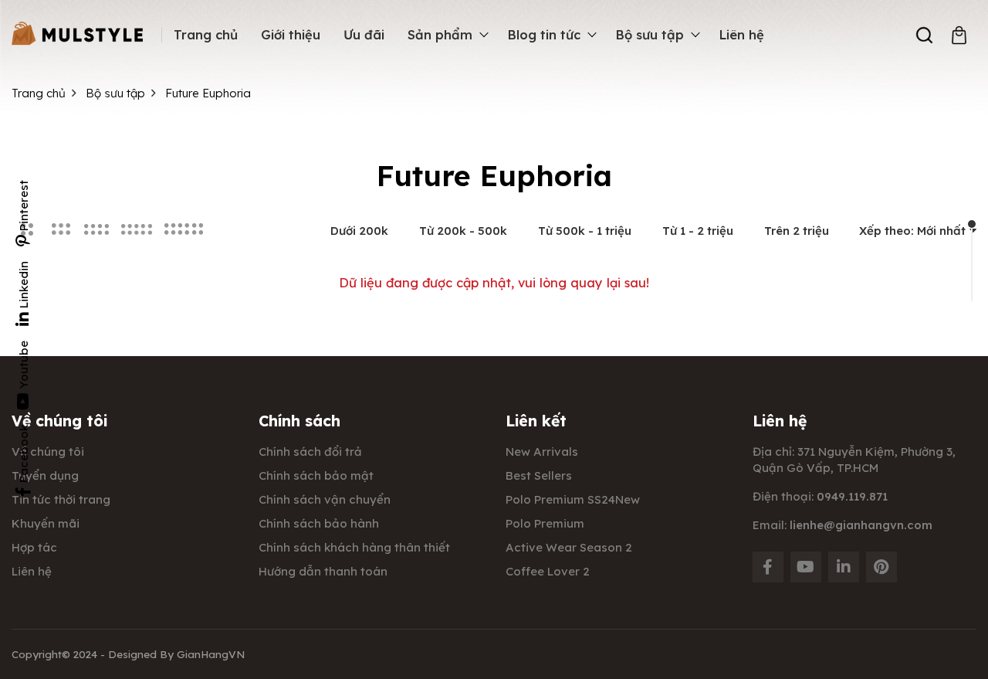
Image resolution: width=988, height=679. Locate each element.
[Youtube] (805, 567)
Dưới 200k (359, 230)
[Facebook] (768, 567)
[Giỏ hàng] (959, 35)
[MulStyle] (77, 34)
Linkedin (23, 284)
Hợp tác (34, 547)
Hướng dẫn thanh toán (323, 571)
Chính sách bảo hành (319, 523)
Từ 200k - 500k (463, 230)
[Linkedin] (843, 567)
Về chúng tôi (48, 451)
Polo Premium (545, 523)
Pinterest (23, 205)
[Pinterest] (881, 567)
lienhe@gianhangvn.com (861, 525)
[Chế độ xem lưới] (61, 229)
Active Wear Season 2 (569, 547)
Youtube (23, 365)
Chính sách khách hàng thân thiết (354, 547)
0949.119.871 (852, 496)
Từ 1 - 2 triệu (697, 230)
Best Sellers (539, 475)
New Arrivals (542, 451)
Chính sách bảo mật (316, 475)
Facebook (23, 454)
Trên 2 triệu (796, 230)
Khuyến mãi (46, 523)
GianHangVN (211, 653)
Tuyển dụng (45, 475)
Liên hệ (32, 571)
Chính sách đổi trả (310, 451)
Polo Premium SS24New (573, 499)
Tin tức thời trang (61, 499)
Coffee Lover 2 (548, 571)
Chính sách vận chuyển (325, 499)
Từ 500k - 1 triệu (584, 230)
